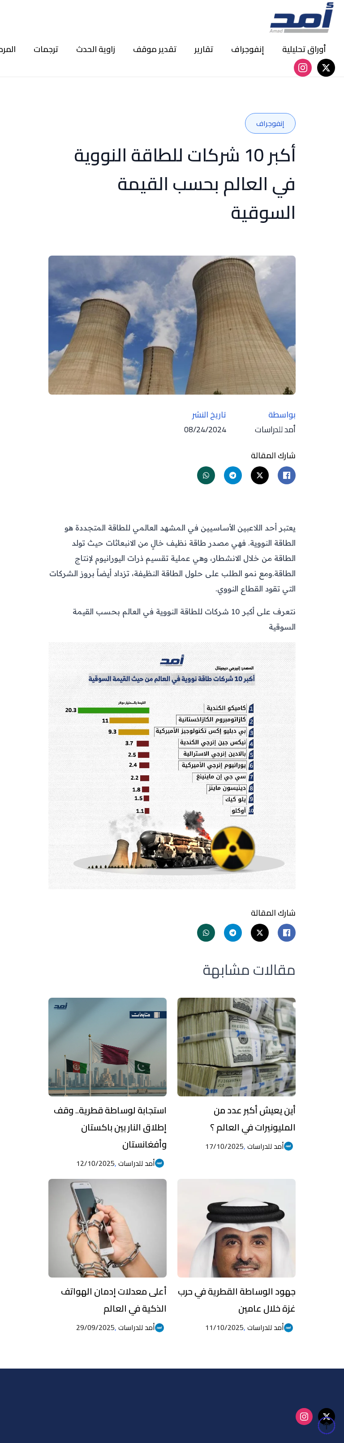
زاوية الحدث (95, 49)
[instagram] (303, 68)
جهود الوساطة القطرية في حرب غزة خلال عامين (237, 1300)
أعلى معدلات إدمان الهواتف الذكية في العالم (114, 1300)
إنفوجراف (247, 49)
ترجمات (46, 49)
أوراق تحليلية (304, 49)
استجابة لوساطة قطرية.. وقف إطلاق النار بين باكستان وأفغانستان (110, 1127)
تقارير (203, 49)
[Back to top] (326, 1425)
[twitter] (326, 68)
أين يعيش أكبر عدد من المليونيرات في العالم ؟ (253, 1118)
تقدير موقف (154, 49)
